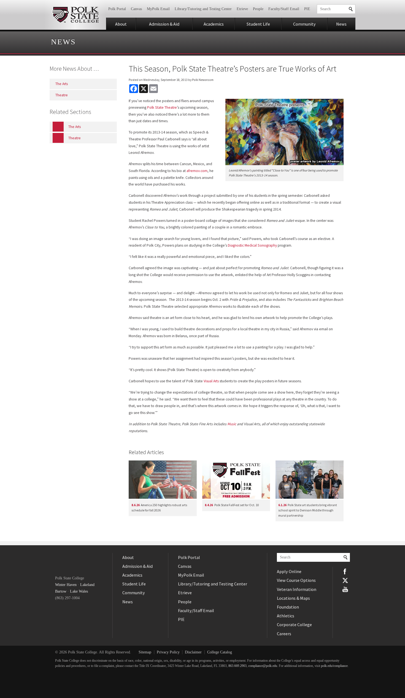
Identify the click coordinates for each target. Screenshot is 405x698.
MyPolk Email (158, 9)
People (258, 9)
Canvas (136, 9)
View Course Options (296, 580)
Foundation (288, 607)
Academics (214, 24)
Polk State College (75, 15)
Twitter (345, 580)
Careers (284, 633)
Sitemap (145, 652)
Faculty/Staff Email (283, 9)
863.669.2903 (237, 666)
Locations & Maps (293, 598)
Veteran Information (296, 589)
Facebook (345, 571)
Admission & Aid (164, 24)
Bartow (60, 591)
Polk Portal (117, 9)
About (121, 24)
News (341, 24)
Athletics (285, 615)
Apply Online (289, 571)
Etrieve (242, 9)
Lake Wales (79, 591)
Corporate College (294, 624)
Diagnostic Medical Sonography (252, 245)
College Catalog (219, 652)
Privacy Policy (168, 652)
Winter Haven (66, 585)
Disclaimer (193, 652)
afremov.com (197, 170)
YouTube (345, 589)
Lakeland (87, 585)
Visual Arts (211, 381)
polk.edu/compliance (334, 666)
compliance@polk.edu (262, 666)
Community (304, 24)
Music (231, 424)
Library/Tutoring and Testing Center (203, 9)
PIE (307, 9)
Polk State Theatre (162, 107)
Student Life (258, 24)
